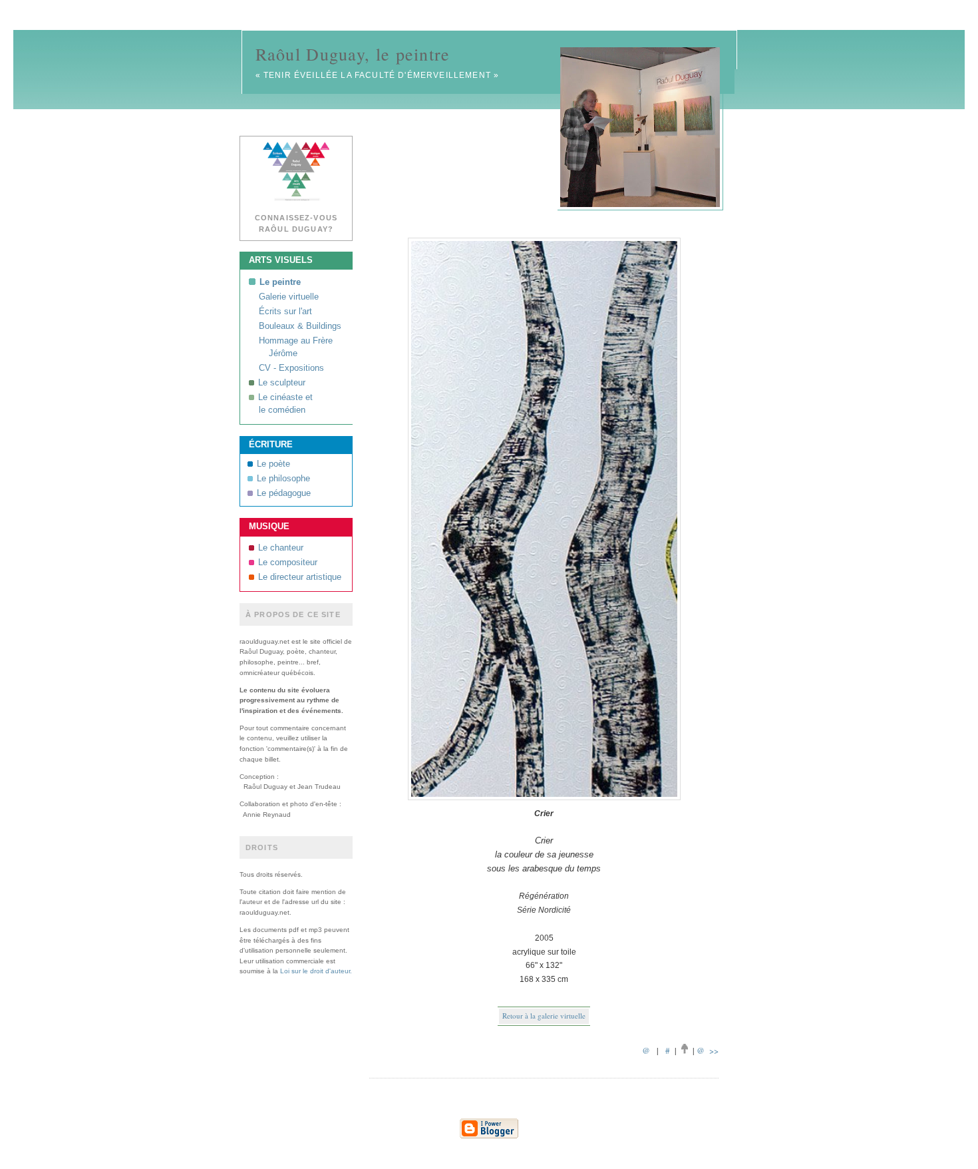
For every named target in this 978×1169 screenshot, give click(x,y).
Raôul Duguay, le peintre (352, 54)
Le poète (273, 464)
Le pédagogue (284, 493)
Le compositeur (287, 562)
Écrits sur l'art (285, 311)
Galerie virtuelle (289, 297)
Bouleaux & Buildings (300, 326)
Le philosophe (283, 478)
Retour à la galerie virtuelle (543, 1016)
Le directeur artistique (299, 577)
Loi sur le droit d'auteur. (316, 971)
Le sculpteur (281, 382)
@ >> (708, 1050)
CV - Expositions (291, 368)
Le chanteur (280, 548)
